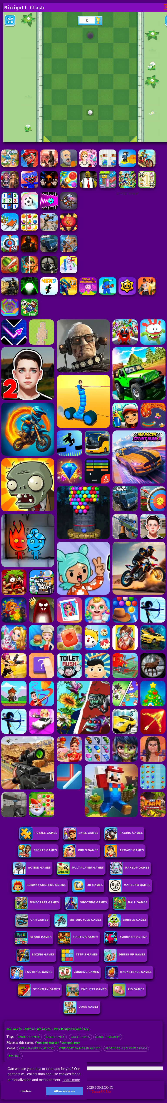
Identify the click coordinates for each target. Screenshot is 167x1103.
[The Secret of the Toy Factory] (49, 187)
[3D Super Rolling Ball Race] (29, 208)
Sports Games (45, 850)
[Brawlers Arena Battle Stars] (127, 293)
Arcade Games (132, 850)
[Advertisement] (128, 225)
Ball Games (55, 1036)
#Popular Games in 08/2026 (126, 1048)
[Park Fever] (107, 187)
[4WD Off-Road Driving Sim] (49, 251)
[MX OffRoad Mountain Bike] (146, 166)
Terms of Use (101, 1091)
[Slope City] (29, 293)
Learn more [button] (71, 1080)
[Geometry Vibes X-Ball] (49, 208)
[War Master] (107, 293)
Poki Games (14, 1029)
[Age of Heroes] (29, 272)
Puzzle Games (46, 832)
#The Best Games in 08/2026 (79, 1048)
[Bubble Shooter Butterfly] (68, 229)
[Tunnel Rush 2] (9, 315)
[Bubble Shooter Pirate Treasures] (68, 187)
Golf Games (80, 1036)
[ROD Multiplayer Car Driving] (49, 166)
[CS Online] (9, 293)
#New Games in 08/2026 (36, 1048)
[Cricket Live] (29, 166)
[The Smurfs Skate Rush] (9, 166)
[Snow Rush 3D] (9, 229)
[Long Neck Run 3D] (68, 272)
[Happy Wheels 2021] (68, 166)
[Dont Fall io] (127, 166)
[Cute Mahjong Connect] (146, 187)
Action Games (39, 867)
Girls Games (88, 850)
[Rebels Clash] (146, 293)
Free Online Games (38, 1029)
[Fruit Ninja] (9, 272)
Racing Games (131, 832)
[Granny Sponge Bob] (88, 187)
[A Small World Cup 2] (29, 315)
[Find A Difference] (107, 166)
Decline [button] (26, 1091)
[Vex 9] (49, 293)
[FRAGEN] (29, 251)
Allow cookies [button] (64, 1091)
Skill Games (88, 832)
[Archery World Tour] (9, 251)
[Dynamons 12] (68, 293)
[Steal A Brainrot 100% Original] (88, 293)
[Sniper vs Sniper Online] (49, 272)
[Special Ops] (49, 229)
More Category (107, 1036)
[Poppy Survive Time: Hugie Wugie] (29, 187)
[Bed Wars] (68, 251)
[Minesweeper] (9, 208)
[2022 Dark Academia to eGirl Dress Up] (9, 187)
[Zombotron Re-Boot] (68, 208)
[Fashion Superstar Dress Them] (88, 166)
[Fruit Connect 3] (29, 229)
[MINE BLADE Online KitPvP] (127, 187)
